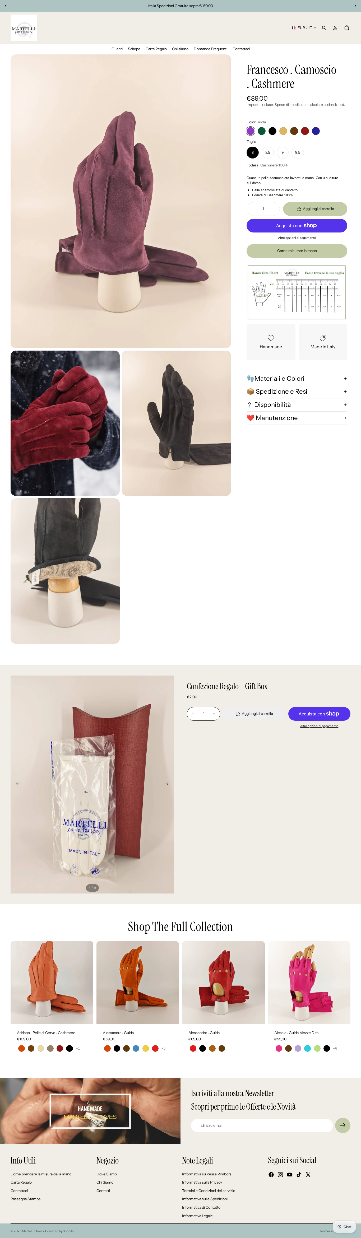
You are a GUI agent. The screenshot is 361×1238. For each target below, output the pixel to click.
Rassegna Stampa (25, 1199)
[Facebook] (271, 1175)
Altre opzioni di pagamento (297, 238)
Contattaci (19, 1190)
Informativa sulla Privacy (202, 1182)
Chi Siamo (104, 1182)
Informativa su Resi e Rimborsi (207, 1174)
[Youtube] (289, 1175)
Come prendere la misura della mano (41, 1174)
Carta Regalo (21, 1182)
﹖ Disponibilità (269, 404)
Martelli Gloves (33, 1231)
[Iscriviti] (342, 1125)
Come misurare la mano (297, 250)
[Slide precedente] (6, 6)
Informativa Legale (197, 1215)
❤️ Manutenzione (272, 418)
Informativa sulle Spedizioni (205, 1199)
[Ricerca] (324, 28)
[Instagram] (280, 1175)
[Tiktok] (299, 1175)
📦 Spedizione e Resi (277, 391)
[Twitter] (308, 1175)
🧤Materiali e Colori (275, 378)
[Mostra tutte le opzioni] (78, 1048)
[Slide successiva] (355, 6)
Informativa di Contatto (201, 1207)
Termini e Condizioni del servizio (208, 1190)
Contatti (103, 1190)
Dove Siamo (106, 1174)
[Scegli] (85, 1016)
